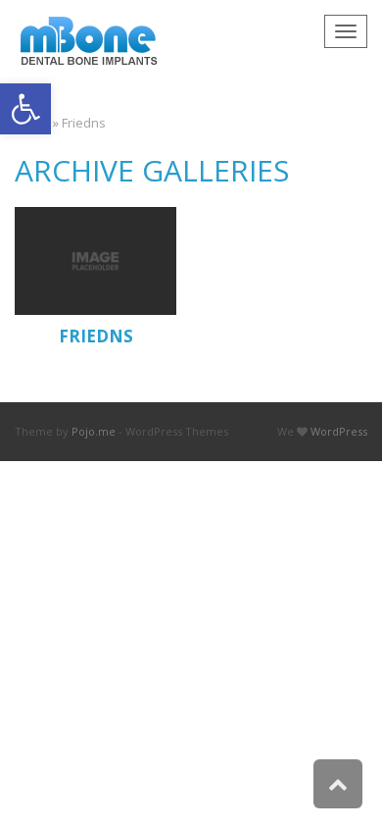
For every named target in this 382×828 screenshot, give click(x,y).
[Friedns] (95, 261)
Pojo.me (94, 431)
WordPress (338, 431)
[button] (25, 108)
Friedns (96, 336)
